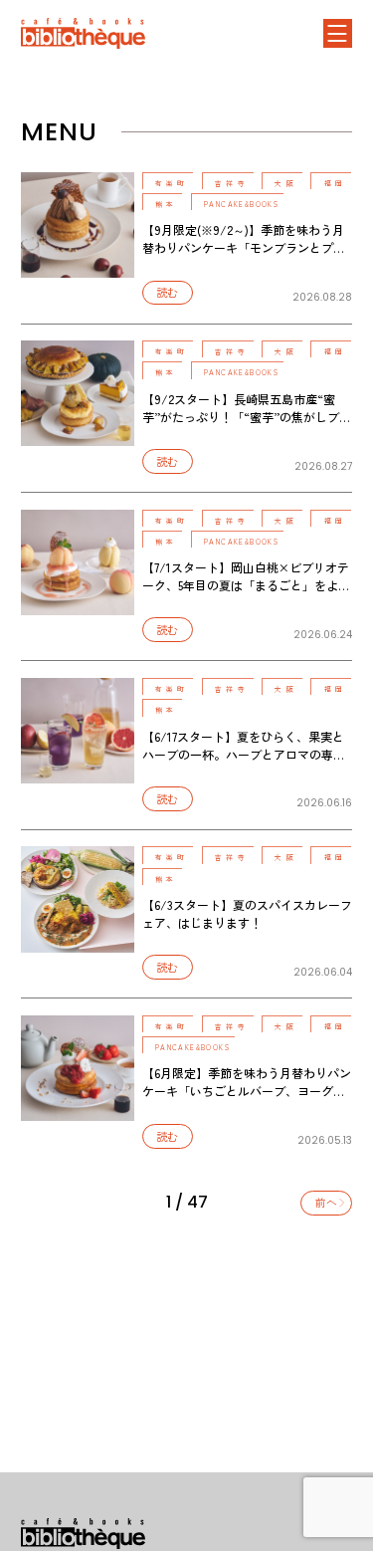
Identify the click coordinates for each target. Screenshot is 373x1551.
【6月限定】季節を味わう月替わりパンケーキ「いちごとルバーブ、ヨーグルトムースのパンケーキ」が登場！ (246, 1090)
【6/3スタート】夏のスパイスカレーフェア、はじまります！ (247, 913)
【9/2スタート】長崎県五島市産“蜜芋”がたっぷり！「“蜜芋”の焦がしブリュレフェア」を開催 (246, 416)
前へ (326, 1202)
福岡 (335, 183)
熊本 (166, 204)
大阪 (285, 183)
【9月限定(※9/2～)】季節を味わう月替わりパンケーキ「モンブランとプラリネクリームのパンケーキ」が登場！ (243, 247)
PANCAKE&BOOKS (241, 204)
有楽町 (172, 183)
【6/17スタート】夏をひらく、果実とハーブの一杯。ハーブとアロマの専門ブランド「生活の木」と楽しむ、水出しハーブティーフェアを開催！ (243, 763)
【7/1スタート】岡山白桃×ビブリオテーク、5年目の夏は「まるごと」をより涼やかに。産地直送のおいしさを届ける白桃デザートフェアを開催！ (246, 593)
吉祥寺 (232, 183)
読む (167, 292)
